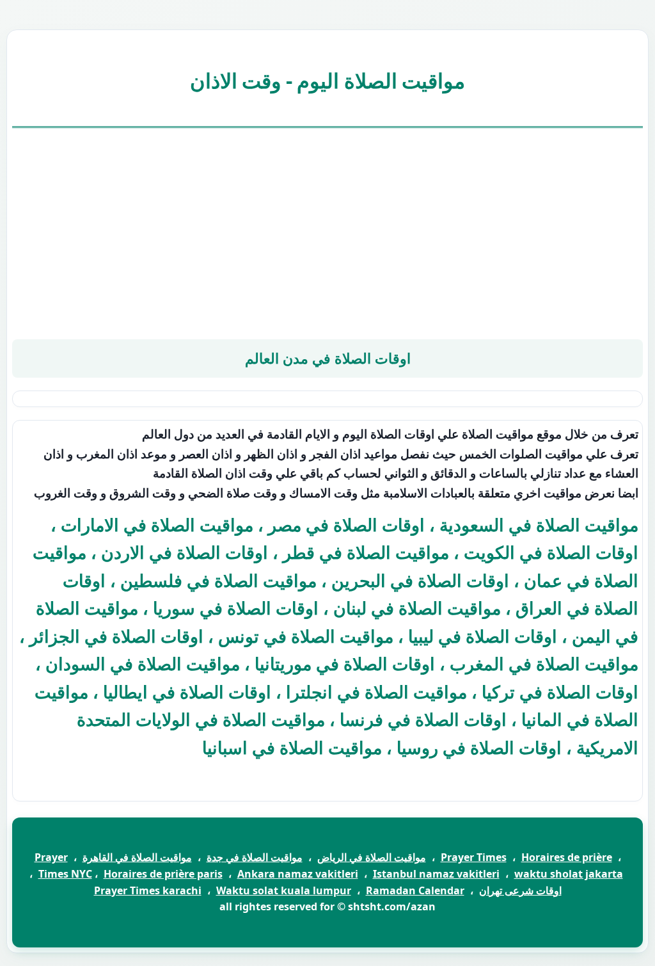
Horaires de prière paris (163, 874)
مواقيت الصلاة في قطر (366, 552)
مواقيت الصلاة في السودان (142, 663)
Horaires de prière (566, 857)
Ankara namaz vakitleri (297, 874)
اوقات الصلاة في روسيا (479, 747)
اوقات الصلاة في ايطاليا (187, 692)
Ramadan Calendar (415, 890)
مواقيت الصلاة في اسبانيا (292, 747)
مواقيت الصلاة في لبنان (417, 608)
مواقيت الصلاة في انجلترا (376, 692)
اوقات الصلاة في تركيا (560, 692)
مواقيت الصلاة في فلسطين (218, 580)
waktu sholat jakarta (568, 874)
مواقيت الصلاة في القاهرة (137, 857)
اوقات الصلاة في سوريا (236, 608)
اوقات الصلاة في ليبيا (482, 636)
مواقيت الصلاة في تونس (305, 636)
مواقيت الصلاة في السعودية (538, 524)
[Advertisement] (327, 233)
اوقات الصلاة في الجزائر (116, 636)
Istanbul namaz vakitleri (436, 874)
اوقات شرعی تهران (520, 890)
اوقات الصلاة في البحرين (420, 580)
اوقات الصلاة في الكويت (551, 552)
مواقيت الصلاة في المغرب (544, 663)
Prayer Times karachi (147, 890)
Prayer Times (474, 857)
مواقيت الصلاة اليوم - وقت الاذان (328, 80)
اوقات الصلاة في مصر (346, 524)
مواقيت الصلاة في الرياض (371, 857)
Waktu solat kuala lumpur (283, 890)
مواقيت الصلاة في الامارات (157, 524)
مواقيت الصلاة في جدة (255, 857)
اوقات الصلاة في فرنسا (423, 719)
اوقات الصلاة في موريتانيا (345, 663)
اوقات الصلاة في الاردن (184, 552)
